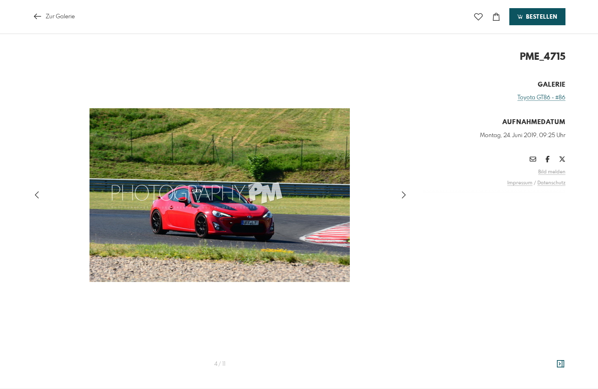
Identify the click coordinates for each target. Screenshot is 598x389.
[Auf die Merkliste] (478, 16)
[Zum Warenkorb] (496, 16)
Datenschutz (551, 183)
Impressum (520, 183)
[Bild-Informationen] (560, 364)
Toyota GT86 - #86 (541, 98)
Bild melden (551, 172)
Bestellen (540, 17)
